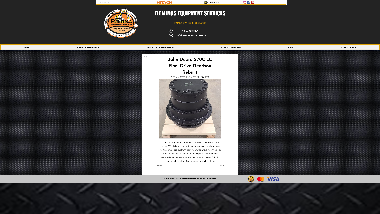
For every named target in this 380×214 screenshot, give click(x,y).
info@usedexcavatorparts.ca (191, 35)
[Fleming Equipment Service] (248, 2)
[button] (148, 57)
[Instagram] (244, 2)
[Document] (173, 166)
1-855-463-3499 (190, 31)
